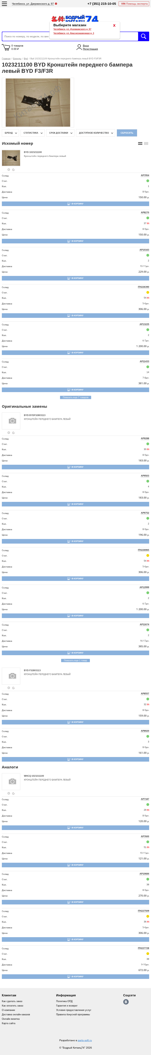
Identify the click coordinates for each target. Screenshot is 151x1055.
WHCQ (27, 776)
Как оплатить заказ (12, 1005)
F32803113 (35, 670)
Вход (86, 45)
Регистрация (90, 48)
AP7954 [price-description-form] (145, 175)
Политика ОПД (64, 1001)
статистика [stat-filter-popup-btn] (31, 133)
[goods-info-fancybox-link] (8, 169)
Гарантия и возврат (67, 1005)
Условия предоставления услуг (73, 1010)
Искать (143, 36)
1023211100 (35, 152)
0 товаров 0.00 (17, 47)
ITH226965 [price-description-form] (143, 550)
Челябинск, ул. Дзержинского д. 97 (72, 29)
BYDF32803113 (37, 415)
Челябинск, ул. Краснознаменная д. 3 (73, 33)
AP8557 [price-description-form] (145, 693)
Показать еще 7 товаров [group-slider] (75, 397)
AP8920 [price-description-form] (145, 731)
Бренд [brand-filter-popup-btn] (9, 133)
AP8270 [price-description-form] (145, 212)
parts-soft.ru (85, 1040)
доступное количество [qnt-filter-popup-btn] (94, 133)
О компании (8, 1010)
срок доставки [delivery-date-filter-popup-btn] (58, 133)
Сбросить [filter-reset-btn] (127, 133)
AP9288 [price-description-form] (145, 438)
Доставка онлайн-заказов (16, 1014)
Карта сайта (8, 1023)
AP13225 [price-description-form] (144, 324)
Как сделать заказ (12, 1001)
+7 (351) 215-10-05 (101, 4)
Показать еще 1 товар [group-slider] (75, 660)
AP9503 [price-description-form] (145, 475)
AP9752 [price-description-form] (145, 513)
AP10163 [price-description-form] (144, 250)
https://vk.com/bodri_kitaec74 (126, 1002)
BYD (26, 152)
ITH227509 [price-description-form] (143, 911)
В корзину (77, 204)
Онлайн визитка (11, 1018)
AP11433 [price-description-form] (144, 361)
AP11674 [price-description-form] (144, 624)
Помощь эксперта (134, 3)
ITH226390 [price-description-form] (143, 287)
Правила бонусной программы (73, 1014)
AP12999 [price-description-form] (144, 587)
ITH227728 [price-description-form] (143, 948)
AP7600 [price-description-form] (145, 836)
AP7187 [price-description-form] (145, 799)
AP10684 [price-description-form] (144, 873)
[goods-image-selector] (12, 158)
